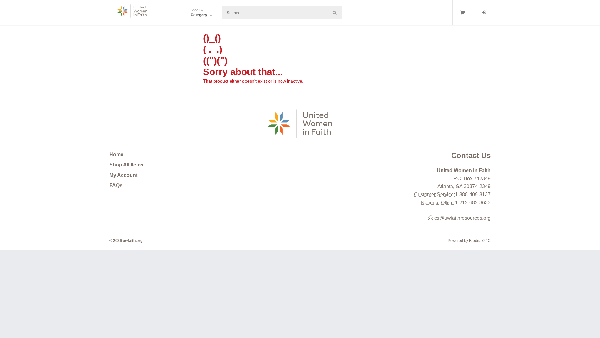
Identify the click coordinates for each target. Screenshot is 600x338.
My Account (123, 175)
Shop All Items (126, 164)
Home (116, 154)
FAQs (115, 185)
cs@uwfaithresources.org (462, 218)
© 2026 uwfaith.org (125, 240)
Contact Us (471, 155)
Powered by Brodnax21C (469, 240)
